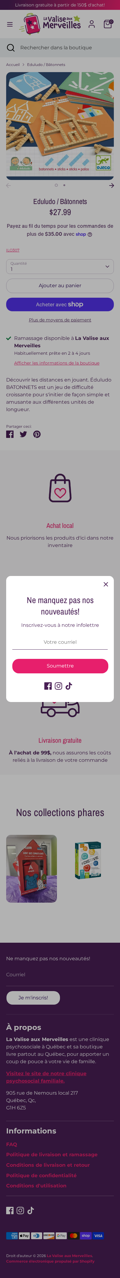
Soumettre (60, 666)
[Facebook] (48, 686)
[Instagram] (58, 686)
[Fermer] (106, 584)
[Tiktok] (69, 686)
